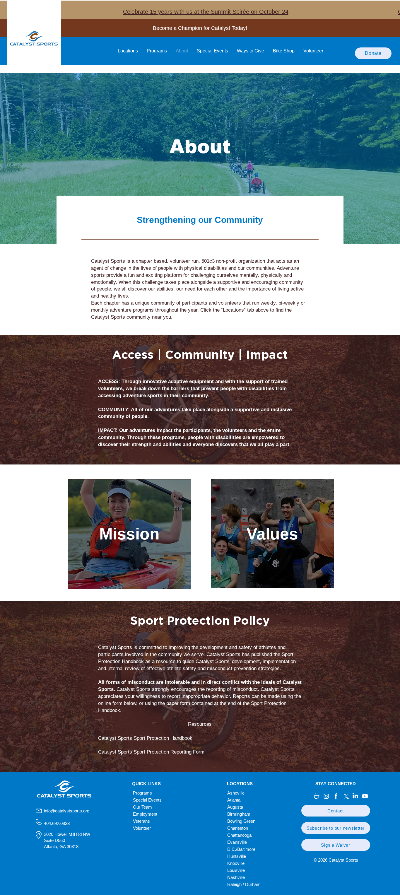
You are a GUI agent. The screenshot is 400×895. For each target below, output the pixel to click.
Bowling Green (241, 821)
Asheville (236, 792)
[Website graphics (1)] (336, 796)
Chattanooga (239, 835)
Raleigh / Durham (244, 884)
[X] (345, 796)
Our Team (142, 807)
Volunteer (142, 828)
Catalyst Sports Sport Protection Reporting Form (151, 752)
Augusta (235, 807)
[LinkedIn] (355, 796)
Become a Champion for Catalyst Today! (200, 28)
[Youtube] (365, 796)
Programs (142, 792)
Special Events (147, 799)
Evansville (237, 842)
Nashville (236, 877)
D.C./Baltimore (241, 849)
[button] (335, 811)
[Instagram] (326, 796)
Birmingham (238, 814)
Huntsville (236, 856)
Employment (145, 814)
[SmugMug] (316, 796)
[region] (129, 533)
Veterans (141, 821)
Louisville (236, 870)
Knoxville (236, 863)
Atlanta (233, 799)
